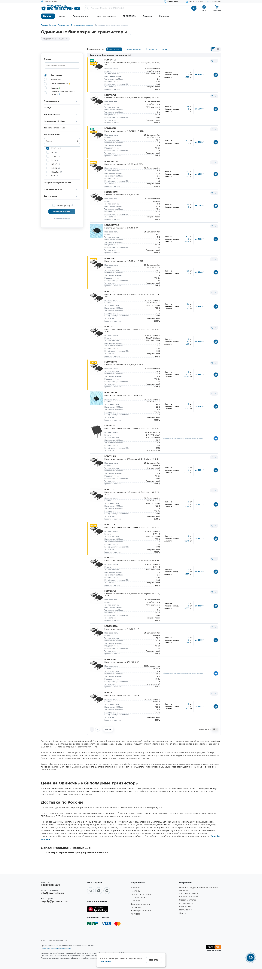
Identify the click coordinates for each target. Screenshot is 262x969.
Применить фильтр (61, 211)
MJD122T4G (110, 591)
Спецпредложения (140, 904)
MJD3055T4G (111, 192)
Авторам (135, 914)
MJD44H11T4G (111, 225)
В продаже (151, 49)
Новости (135, 888)
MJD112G (109, 292)
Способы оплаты (187, 900)
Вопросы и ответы (188, 897)
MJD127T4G (110, 60)
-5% (92, 61)
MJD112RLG (110, 456)
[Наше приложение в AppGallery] (108, 909)
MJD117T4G (110, 525)
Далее (108, 729)
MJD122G (109, 558)
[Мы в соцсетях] (90, 890)
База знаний (185, 907)
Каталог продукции (141, 894)
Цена (164, 49)
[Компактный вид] (213, 49)
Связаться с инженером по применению (183, 438)
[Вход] (204, 7)
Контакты (135, 891)
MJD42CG (109, 693)
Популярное (185, 910)
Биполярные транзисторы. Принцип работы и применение (77, 853)
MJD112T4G (110, 95)
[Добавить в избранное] (212, 61)
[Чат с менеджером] (250, 957)
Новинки (135, 901)
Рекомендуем (114, 49)
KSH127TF (109, 426)
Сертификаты (186, 903)
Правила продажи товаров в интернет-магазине (199, 889)
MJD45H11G (110, 393)
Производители (139, 898)
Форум (182, 913)
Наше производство (141, 911)
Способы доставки (188, 893)
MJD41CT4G (110, 659)
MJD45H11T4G (111, 161)
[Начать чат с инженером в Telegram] (215, 438)
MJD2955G (109, 258)
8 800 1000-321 (50, 885)
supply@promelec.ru (54, 901)
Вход (204, 10)
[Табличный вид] (218, 49)
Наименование (133, 49)
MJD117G (109, 489)
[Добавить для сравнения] (215, 61)
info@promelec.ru (52, 893)
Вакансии (136, 907)
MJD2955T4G (111, 626)
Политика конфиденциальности (56, 948)
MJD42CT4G (110, 128)
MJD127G (109, 327)
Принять (153, 960)
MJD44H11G (110, 362)
